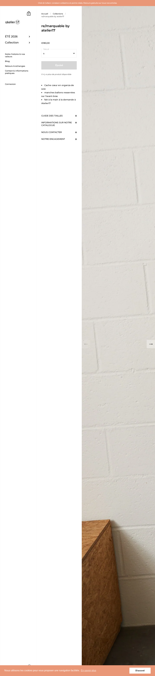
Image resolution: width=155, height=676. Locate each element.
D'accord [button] (140, 670)
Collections (58, 14)
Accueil (44, 14)
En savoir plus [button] (88, 670)
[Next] (151, 344)
